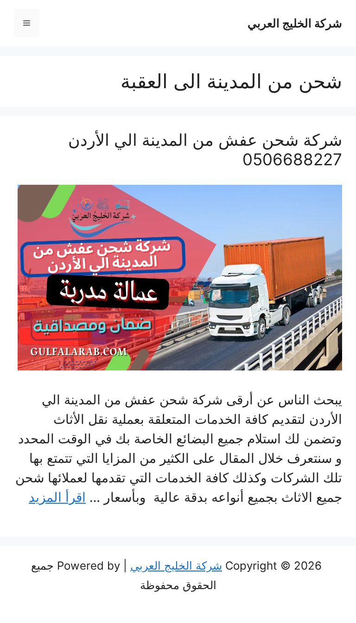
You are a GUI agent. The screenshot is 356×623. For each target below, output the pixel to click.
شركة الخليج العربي (295, 23)
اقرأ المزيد (57, 497)
